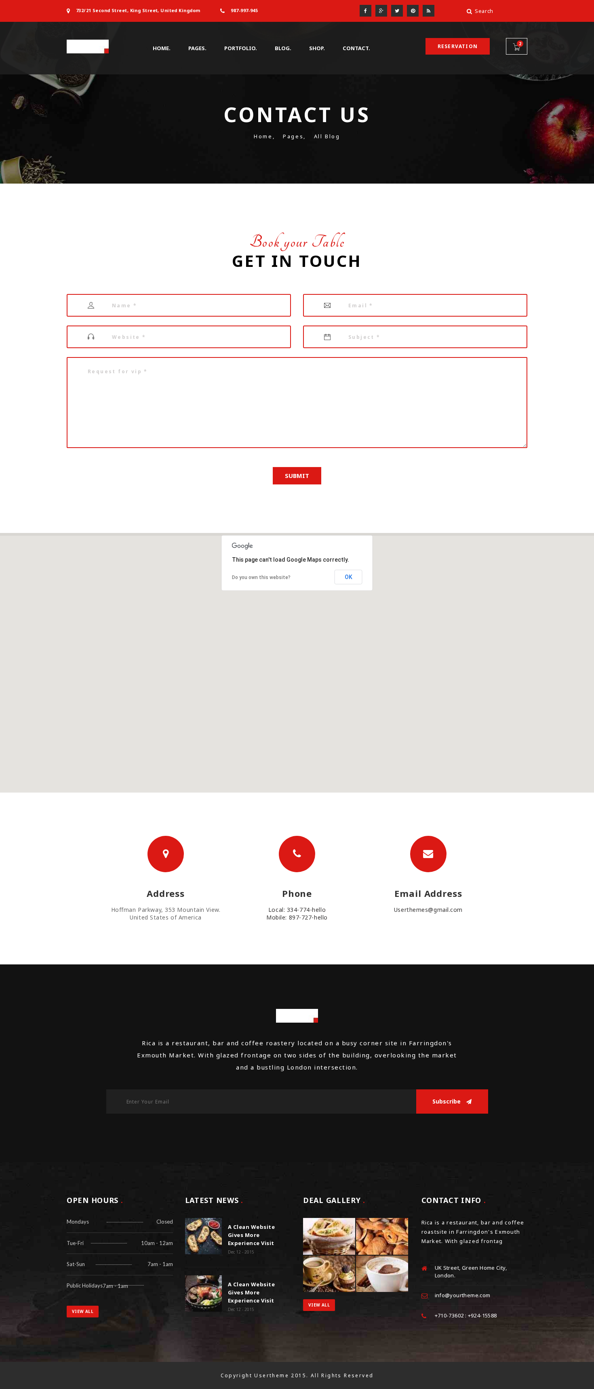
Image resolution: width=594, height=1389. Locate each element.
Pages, (294, 136)
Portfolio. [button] (240, 48)
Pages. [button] (197, 48)
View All (82, 1311)
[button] (297, 658)
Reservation (458, 46)
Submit (297, 475)
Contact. (356, 48)
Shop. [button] (317, 48)
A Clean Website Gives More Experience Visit (251, 1235)
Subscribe (447, 1101)
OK (348, 577)
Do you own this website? (261, 577)
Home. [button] (162, 48)
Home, (264, 136)
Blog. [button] (283, 48)
